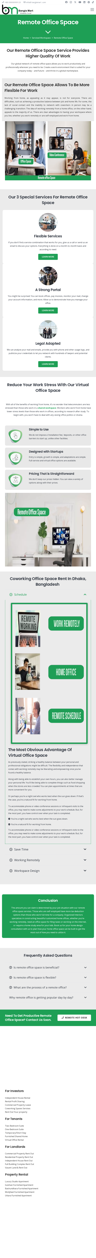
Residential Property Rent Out (19, 1157)
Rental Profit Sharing (15, 1101)
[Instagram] (71, 2)
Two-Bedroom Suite (14, 1125)
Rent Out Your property (16, 1112)
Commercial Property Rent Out (19, 1153)
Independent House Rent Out (18, 1160)
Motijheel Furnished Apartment (19, 1192)
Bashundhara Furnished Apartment (21, 1188)
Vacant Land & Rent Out (16, 1167)
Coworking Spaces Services (17, 1108)
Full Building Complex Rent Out (19, 1164)
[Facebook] (66, 2)
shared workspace (47, 408)
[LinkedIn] (84, 2)
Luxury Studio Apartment (17, 1181)
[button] (92, 9)
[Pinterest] (89, 2)
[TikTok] (93, 2)
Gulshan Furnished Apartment (19, 1185)
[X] (75, 2)
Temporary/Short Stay (15, 1132)
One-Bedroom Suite (14, 1129)
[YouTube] (80, 2)
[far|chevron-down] (48, 32)
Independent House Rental (17, 1098)
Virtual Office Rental (14, 1139)
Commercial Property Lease (18, 1105)
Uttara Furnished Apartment (18, 1195)
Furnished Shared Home (16, 1136)
